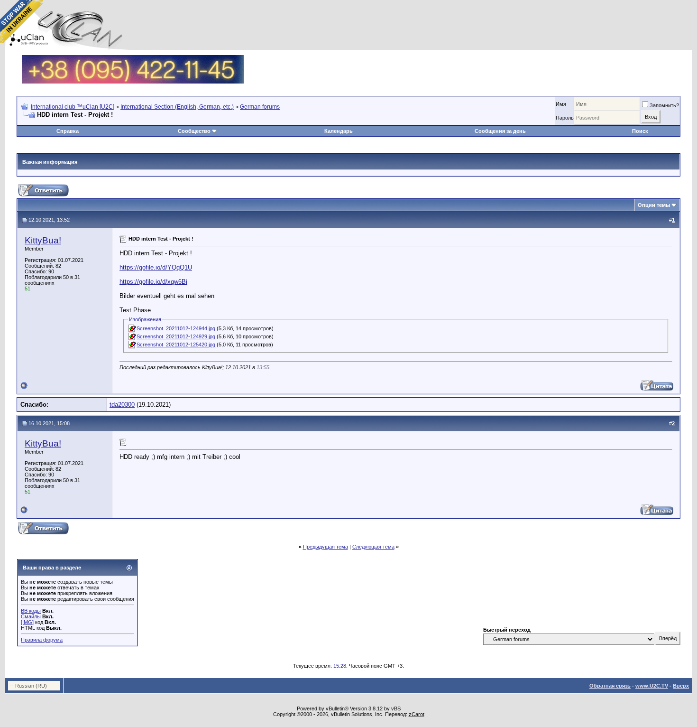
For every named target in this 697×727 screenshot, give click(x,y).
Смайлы (31, 616)
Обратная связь (610, 686)
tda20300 (122, 404)
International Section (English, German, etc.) (177, 106)
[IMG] (27, 622)
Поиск (640, 131)
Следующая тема (373, 547)
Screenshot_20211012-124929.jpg (176, 336)
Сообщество (194, 131)
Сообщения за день (500, 131)
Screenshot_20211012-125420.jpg (176, 344)
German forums (260, 106)
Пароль (565, 118)
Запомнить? (664, 105)
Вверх (681, 686)
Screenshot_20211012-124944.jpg (176, 328)
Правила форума (42, 640)
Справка (67, 131)
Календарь (338, 131)
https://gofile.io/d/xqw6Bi (153, 281)
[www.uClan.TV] (133, 58)
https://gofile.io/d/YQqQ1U (155, 267)
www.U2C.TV (651, 686)
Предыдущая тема (325, 547)
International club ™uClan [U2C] (72, 106)
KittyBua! (43, 240)
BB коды (31, 611)
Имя (561, 104)
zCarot (416, 714)
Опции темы (654, 205)
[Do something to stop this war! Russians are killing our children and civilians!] (21, 21)
